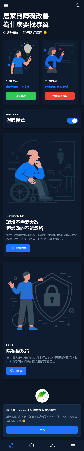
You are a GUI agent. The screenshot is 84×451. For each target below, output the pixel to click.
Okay (42, 429)
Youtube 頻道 (60, 95)
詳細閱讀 (21, 248)
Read (19, 370)
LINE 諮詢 (21, 95)
